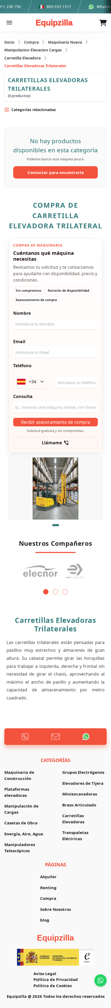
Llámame (52, 443)
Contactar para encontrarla (55, 172)
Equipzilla (54, 22)
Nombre (22, 313)
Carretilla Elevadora (22, 57)
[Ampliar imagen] (55, 488)
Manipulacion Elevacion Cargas (33, 49)
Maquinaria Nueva (65, 42)
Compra (31, 42)
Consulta (23, 396)
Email (19, 341)
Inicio (9, 42)
